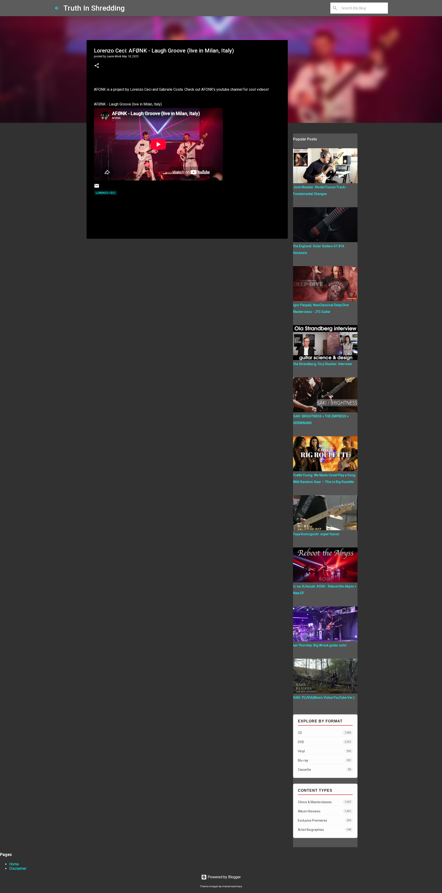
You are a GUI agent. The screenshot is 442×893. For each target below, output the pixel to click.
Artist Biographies (324, 830)
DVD (324, 742)
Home (14, 864)
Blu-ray (324, 760)
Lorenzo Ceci (105, 192)
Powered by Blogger (224, 877)
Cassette (324, 769)
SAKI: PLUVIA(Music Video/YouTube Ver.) (324, 697)
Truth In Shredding (94, 8)
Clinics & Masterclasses (324, 802)
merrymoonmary (232, 886)
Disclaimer (17, 868)
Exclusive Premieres (324, 820)
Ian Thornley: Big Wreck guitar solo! (320, 645)
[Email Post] (96, 187)
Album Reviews (324, 811)
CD (324, 733)
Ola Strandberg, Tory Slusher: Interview (322, 364)
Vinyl (324, 751)
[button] (96, 66)
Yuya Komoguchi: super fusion (316, 534)
